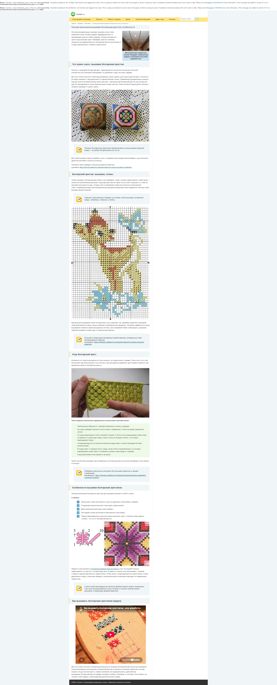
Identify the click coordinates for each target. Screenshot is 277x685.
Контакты (172, 19)
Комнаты (99, 19)
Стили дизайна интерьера (81, 19)
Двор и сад (159, 19)
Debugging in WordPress (212, 2)
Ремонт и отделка (114, 19)
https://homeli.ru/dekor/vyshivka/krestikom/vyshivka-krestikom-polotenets (106, 167)
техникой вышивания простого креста (105, 569)
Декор (128, 19)
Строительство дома (143, 19)
